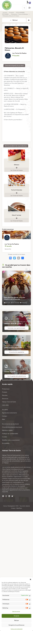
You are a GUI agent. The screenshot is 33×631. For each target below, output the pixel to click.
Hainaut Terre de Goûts (9, 402)
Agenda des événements (9, 413)
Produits (11, 12)
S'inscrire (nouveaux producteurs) (12, 427)
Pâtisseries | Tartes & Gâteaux (19, 14)
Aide (3, 419)
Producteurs (5, 389)
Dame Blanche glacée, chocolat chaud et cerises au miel (14, 298)
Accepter (16, 616)
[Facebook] (10, 258)
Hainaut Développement (9, 506)
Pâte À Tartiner (16, 215)
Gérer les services (16, 611)
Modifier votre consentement (11, 440)
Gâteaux (16, 164)
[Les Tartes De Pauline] (16, 235)
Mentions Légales (7, 430)
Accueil (5, 12)
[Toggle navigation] (30, 8)
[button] (30, 579)
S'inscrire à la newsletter (16, 352)
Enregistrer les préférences (16, 625)
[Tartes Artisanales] (16, 180)
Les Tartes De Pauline (19, 53)
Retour (15, 20)
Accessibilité (5, 443)
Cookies (4, 437)
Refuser (16, 620)
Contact (4, 416)
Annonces (5, 398)
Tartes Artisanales (16, 190)
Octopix (13, 508)
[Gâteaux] (16, 155)
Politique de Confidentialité (16, 629)
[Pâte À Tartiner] (16, 205)
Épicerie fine (8, 249)
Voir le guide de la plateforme (16, 376)
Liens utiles (5, 405)
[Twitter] (14, 258)
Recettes (4, 395)
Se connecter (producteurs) (10, 424)
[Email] (18, 258)
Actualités (5, 409)
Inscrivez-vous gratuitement (16, 328)
